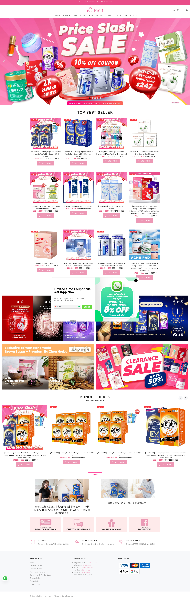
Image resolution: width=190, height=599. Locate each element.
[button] (56, 306)
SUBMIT (87, 307)
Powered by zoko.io (73, 320)
